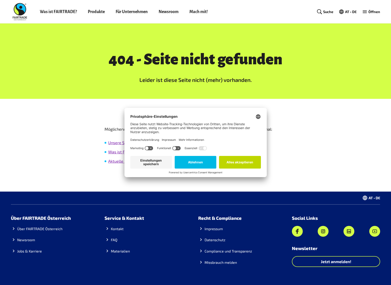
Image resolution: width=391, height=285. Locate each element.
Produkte (96, 11)
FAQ (114, 240)
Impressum (214, 229)
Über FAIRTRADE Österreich (39, 229)
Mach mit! (198, 11)
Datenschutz (215, 240)
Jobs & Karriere (29, 251)
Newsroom (169, 11)
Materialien (120, 251)
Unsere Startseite (124, 142)
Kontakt (117, 229)
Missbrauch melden (221, 262)
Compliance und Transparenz (228, 251)
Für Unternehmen (132, 11)
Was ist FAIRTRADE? (58, 11)
